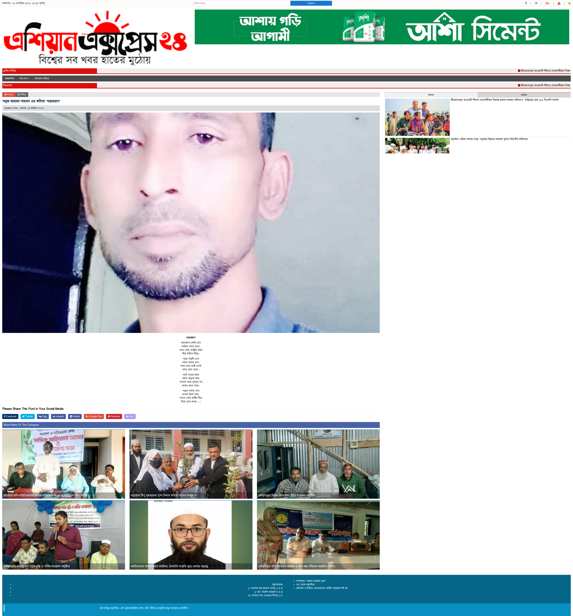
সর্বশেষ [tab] (431, 95)
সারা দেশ (23, 78)
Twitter (29, 416)
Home (10, 94)
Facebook (11, 416)
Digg (44, 416)
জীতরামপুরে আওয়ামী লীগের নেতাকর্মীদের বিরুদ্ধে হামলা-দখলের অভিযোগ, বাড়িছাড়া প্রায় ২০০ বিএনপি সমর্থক (505, 99)
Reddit (76, 416)
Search (311, 3)
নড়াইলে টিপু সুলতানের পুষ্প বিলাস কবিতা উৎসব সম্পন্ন (162, 495)
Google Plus (95, 416)
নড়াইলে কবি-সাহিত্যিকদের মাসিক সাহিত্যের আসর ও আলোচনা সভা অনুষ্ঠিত (46, 495)
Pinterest (115, 416)
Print (131, 416)
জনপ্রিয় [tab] (524, 95)
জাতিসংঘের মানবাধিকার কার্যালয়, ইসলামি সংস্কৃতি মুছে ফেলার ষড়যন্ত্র (169, 566)
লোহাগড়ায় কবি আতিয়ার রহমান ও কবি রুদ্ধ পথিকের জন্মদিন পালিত (296, 566)
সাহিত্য (23, 94)
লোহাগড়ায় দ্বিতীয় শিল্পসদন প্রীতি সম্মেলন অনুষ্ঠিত (286, 495)
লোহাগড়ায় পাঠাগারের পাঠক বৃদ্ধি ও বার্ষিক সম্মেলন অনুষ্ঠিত (37, 566)
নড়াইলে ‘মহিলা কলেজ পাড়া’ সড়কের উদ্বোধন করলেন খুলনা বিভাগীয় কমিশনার (489, 139)
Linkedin (59, 416)
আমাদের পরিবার (41, 78)
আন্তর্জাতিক (9, 78)
